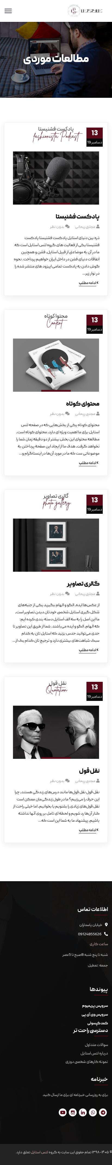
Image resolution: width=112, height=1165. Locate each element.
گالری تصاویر (83, 584)
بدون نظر (57, 227)
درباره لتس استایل (94, 1054)
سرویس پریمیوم (95, 1006)
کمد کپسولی (97, 1023)
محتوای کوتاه (82, 404)
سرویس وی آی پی (95, 1014)
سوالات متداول (96, 1045)
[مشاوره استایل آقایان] (85, 11)
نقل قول (89, 771)
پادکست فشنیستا (77, 217)
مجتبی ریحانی (85, 227)
